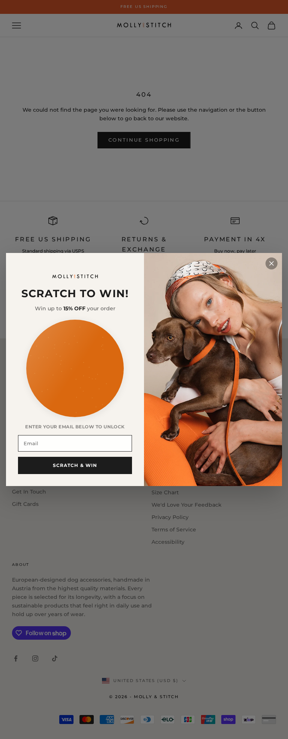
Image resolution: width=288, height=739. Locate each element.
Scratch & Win (75, 465)
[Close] (272, 263)
